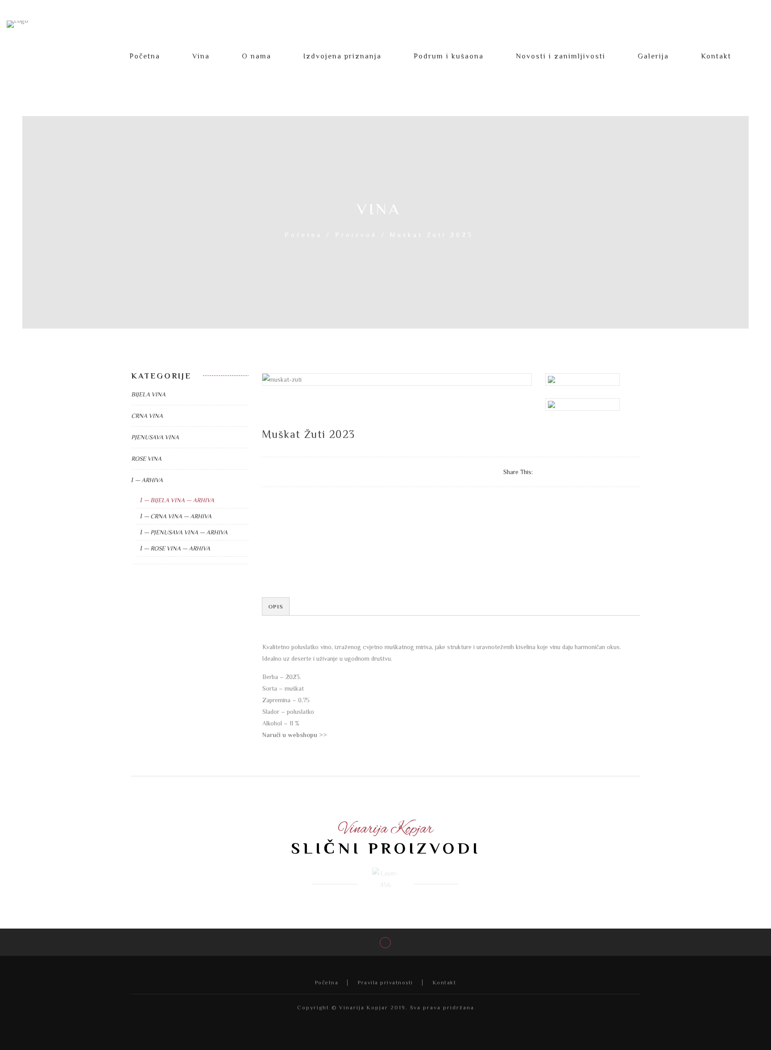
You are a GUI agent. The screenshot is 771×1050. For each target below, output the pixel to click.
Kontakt (444, 982)
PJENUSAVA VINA (155, 437)
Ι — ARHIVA (147, 479)
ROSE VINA (146, 458)
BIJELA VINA (148, 394)
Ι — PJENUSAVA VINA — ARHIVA (184, 532)
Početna (303, 234)
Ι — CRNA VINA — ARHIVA (175, 516)
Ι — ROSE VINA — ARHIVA (175, 548)
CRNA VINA (147, 415)
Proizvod (356, 234)
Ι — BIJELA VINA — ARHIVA (177, 500)
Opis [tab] (276, 606)
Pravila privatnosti (385, 982)
